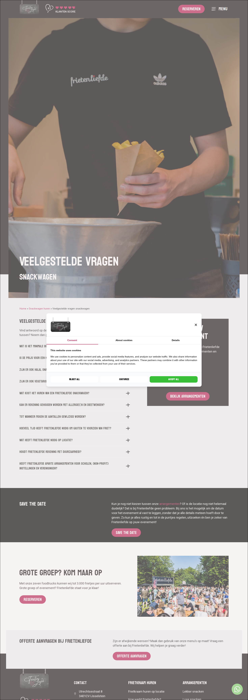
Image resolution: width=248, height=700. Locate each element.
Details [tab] (176, 340)
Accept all (173, 379)
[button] (196, 325)
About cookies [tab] (124, 340)
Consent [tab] (72, 340)
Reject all (74, 379)
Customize (124, 379)
